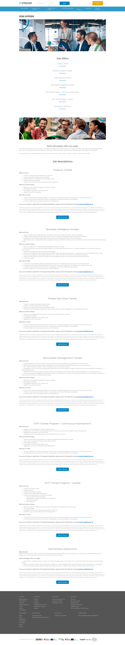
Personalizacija (68, 8)
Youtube (36, 608)
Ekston (21, 626)
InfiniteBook (22, 619)
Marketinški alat (75, 602)
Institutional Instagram (39, 606)
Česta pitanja (97, 9)
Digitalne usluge (75, 606)
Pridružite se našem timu (58, 599)
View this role (62, 66)
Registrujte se (98, 3)
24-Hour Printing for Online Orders (79, 608)
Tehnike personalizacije (76, 604)
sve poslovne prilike (57, 601)
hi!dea (20, 615)
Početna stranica (24, 11)
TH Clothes (22, 622)
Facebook (36, 602)
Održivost (21, 602)
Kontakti (89, 8)
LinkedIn (36, 601)
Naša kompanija (23, 599)
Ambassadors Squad (57, 602)
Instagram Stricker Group (40, 604)
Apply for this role (62, 217)
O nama (79, 9)
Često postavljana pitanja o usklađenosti (88, 615)
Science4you (22, 621)
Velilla (20, 617)
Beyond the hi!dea (75, 601)
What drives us (23, 601)
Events (21, 606)
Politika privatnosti (37, 615)
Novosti (21, 608)
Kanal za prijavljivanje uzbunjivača (40, 617)
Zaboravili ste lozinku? (53, 5)
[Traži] (90, 3)
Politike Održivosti (23, 604)
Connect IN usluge (36, 9)
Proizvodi (24, 8)
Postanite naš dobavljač (61, 615)
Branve (21, 624)
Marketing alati (51, 9)
